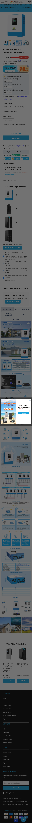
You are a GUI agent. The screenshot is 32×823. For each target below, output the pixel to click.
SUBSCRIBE (24, 413)
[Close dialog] (30, 400)
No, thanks (23, 418)
